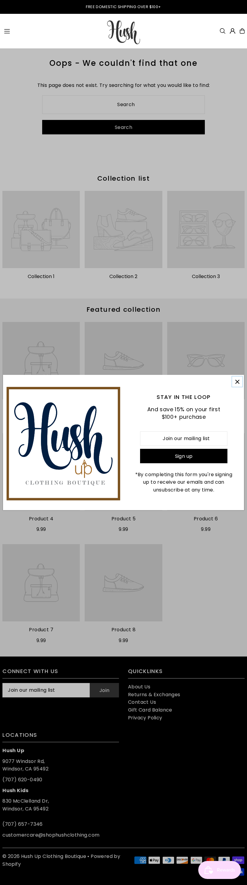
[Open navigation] (51, 30)
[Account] (232, 31)
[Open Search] (222, 31)
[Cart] (242, 31)
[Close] (237, 381)
